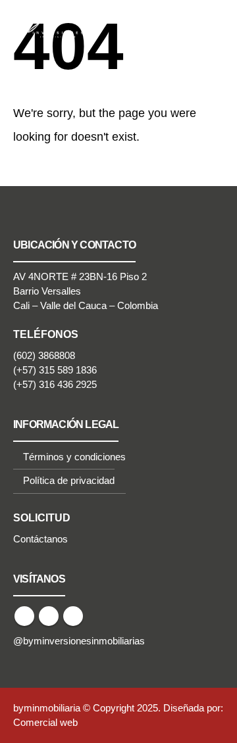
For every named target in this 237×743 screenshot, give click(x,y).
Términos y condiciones (74, 457)
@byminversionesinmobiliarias (79, 641)
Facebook (24, 616)
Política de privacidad (69, 480)
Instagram (73, 616)
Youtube (49, 616)
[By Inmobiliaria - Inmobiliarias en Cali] (49, 20)
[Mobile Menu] (210, 21)
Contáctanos (40, 539)
